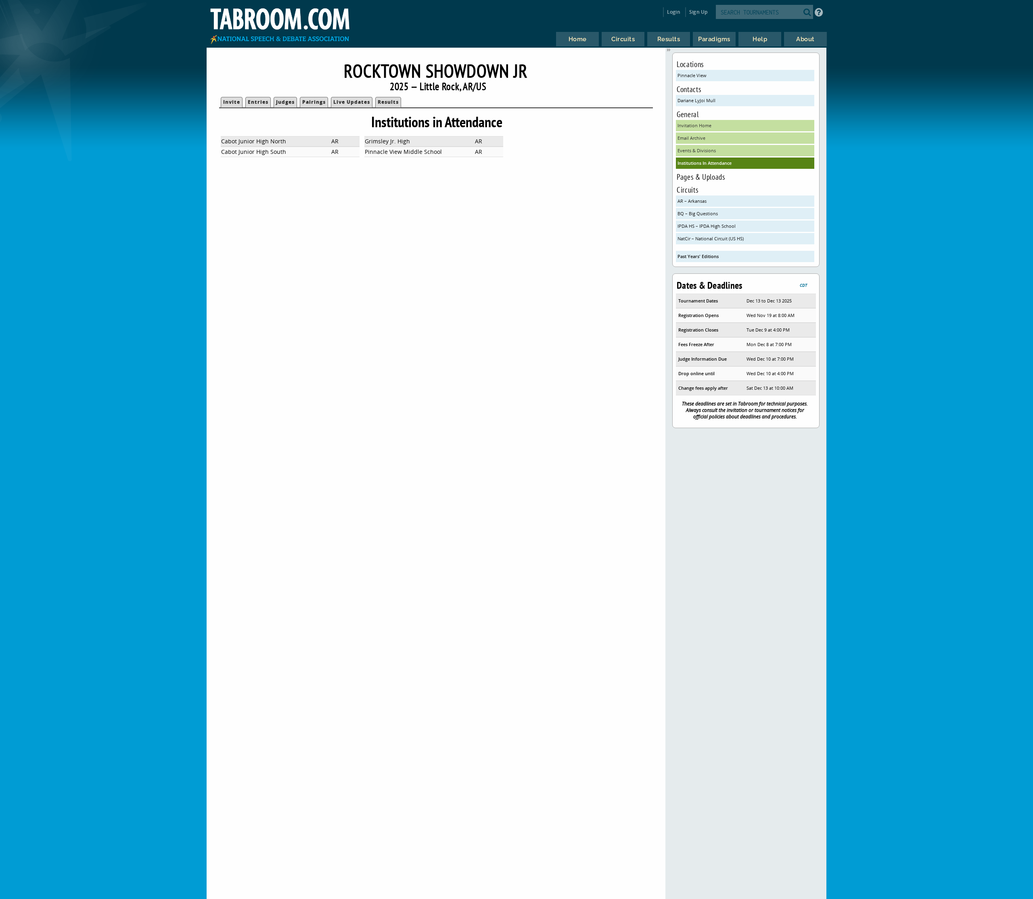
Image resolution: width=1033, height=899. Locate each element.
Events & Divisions (697, 150)
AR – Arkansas (692, 201)
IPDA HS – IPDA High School (707, 226)
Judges (285, 102)
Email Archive (691, 138)
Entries (258, 102)
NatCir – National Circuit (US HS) (711, 238)
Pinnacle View (692, 75)
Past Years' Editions (698, 256)
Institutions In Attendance (705, 163)
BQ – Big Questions (698, 213)
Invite (231, 102)
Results (388, 102)
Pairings (314, 102)
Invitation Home (694, 125)
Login (673, 11)
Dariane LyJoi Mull (696, 100)
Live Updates (351, 102)
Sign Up (698, 11)
